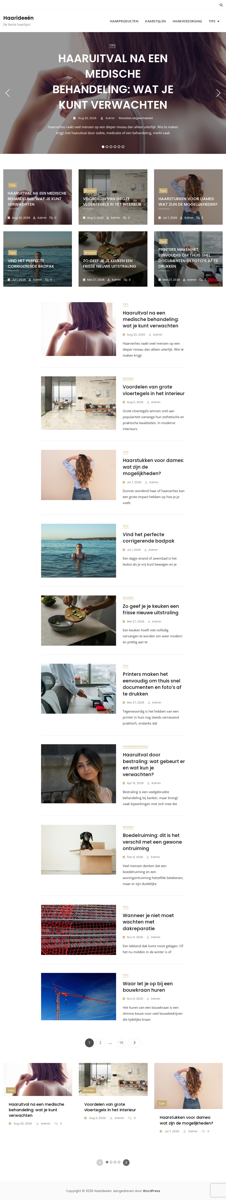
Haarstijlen (155, 21)
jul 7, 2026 (169, 218)
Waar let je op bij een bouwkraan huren (148, 986)
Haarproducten (124, 21)
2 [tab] (107, 146)
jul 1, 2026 (18, 280)
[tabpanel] (113, 93)
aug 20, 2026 (86, 118)
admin (110, 118)
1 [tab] (103, 146)
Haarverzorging (187, 21)
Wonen (90, 191)
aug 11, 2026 (95, 218)
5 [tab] (119, 146)
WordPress (151, 1191)
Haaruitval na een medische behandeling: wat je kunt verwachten (113, 81)
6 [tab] (123, 146)
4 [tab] (115, 146)
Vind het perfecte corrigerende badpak (31, 263)
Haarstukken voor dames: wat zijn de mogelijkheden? (187, 201)
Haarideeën (18, 18)
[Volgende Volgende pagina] (134, 1042)
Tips (212, 21)
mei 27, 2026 (96, 280)
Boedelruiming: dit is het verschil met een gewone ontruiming (152, 842)
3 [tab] (111, 146)
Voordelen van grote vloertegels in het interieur (112, 201)
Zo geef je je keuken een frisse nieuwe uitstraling (109, 263)
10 (122, 1042)
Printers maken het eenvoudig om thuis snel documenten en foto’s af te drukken (188, 258)
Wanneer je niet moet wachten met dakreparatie (148, 922)
